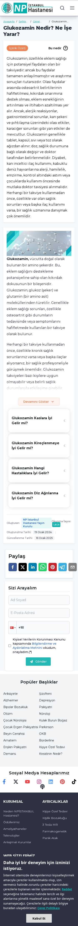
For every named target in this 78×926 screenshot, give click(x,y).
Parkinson (46, 727)
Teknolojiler (11, 835)
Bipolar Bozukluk (15, 707)
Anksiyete (10, 694)
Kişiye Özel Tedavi (52, 747)
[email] (72, 567)
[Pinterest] (62, 781)
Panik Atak (50, 838)
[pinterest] (52, 567)
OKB (42, 734)
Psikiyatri (45, 707)
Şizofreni (45, 694)
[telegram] (62, 567)
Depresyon (47, 700)
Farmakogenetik (54, 831)
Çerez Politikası (48, 908)
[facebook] (13, 567)
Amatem (9, 740)
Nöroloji (44, 714)
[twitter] (23, 567)
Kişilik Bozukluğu (54, 818)
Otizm (7, 714)
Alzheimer (10, 700)
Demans (9, 754)
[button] (12, 627)
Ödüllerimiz (11, 822)
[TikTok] (74, 781)
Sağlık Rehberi (23, 21)
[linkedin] (32, 567)
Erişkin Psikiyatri (14, 747)
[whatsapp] (42, 567)
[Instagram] (39, 781)
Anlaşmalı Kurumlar (17, 842)
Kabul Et (39, 918)
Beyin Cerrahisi (14, 734)
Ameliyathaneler (15, 829)
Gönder (41, 661)
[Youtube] (27, 781)
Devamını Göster (36, 402)
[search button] (62, 8)
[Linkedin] (50, 781)
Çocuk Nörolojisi (14, 720)
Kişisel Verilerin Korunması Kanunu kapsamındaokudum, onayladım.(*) (39, 646)
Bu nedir (54, 48)
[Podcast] (42, 786)
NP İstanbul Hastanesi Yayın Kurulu (33, 523)
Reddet (67, 889)
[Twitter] (15, 781)
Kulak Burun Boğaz (53, 720)
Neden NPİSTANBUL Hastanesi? (18, 813)
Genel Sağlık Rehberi (37, 21)
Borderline (46, 740)
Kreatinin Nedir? (50, 754)
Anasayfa (9, 21)
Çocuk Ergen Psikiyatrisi (20, 727)
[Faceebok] (4, 781)
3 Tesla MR (50, 825)
